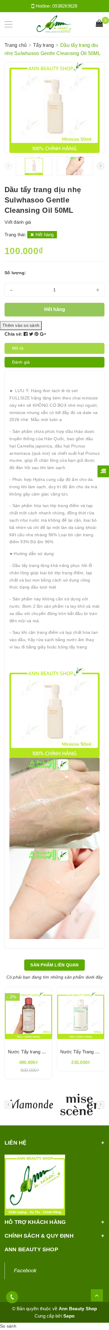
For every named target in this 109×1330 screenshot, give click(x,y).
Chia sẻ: (13, 334)
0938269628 (65, 6)
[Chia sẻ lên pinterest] (37, 334)
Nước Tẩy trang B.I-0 (29, 1051)
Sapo (68, 1315)
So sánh (8, 1326)
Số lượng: (15, 272)
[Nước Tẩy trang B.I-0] (28, 1015)
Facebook (25, 1270)
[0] (99, 24)
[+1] (43, 334)
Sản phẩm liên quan (54, 964)
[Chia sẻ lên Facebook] (26, 334)
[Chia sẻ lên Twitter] (32, 334)
